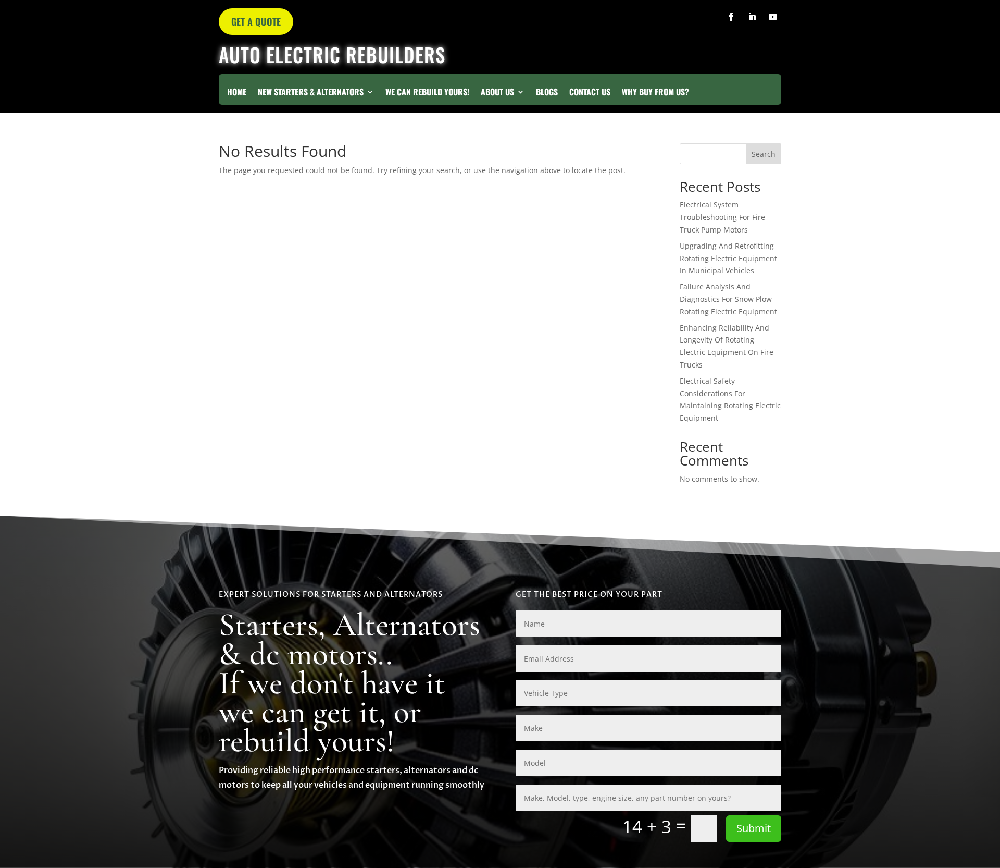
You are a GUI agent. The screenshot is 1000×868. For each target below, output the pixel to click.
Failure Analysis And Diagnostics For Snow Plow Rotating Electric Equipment (728, 299)
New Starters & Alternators (311, 93)
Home (236, 93)
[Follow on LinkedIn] (752, 16)
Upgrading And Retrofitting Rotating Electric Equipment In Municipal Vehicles (728, 258)
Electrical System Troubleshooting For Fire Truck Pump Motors (722, 217)
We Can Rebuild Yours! (427, 93)
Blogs (547, 93)
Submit (753, 828)
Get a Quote (256, 21)
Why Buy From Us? (655, 93)
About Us (497, 93)
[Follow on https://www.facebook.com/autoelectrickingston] (731, 16)
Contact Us (589, 93)
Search (764, 154)
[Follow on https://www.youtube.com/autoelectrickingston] (773, 16)
